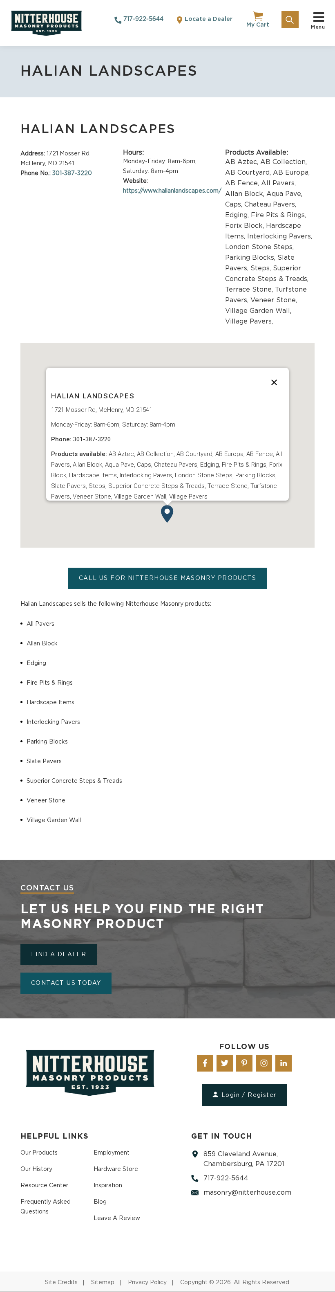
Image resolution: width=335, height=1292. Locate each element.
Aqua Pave (284, 194)
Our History (36, 1169)
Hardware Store (116, 1169)
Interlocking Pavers (279, 236)
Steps (261, 268)
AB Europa (291, 172)
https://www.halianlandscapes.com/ (172, 191)
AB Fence (243, 183)
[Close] (274, 382)
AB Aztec (242, 162)
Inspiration (108, 1186)
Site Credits (61, 1282)
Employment (112, 1153)
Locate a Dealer (207, 19)
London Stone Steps (259, 247)
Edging (238, 215)
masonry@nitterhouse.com (247, 1192)
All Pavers (278, 183)
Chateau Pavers (270, 204)
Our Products (39, 1153)
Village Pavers (249, 321)
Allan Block (245, 194)
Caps (234, 204)
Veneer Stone (273, 300)
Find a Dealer (58, 954)
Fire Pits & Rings (278, 215)
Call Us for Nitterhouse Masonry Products (167, 578)
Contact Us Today (66, 983)
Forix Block (245, 225)
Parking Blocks (251, 257)
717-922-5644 (142, 19)
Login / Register (248, 1095)
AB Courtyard (249, 172)
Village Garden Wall (258, 311)
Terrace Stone (250, 289)
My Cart (257, 25)
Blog (100, 1202)
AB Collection (283, 162)
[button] (167, 514)
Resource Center (44, 1186)
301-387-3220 (72, 173)
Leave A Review (117, 1218)
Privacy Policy (147, 1282)
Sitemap (102, 1282)
